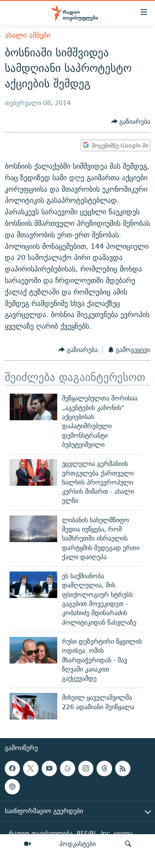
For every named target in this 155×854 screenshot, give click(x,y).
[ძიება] (128, 844)
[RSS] (122, 768)
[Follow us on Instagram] (85, 768)
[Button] (131, 121)
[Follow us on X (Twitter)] (30, 768)
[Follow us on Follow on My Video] (67, 768)
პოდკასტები (77, 843)
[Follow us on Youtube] (49, 768)
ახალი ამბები (27, 35)
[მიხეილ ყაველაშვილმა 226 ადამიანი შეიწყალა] (33, 706)
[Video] (27, 844)
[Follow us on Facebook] (12, 768)
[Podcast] (12, 786)
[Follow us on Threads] (104, 768)
